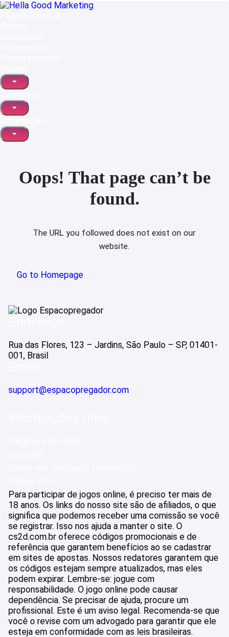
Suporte (25, 454)
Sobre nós (31, 481)
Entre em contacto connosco (71, 468)
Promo (13, 26)
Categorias (21, 37)
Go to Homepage (50, 275)
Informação (22, 47)
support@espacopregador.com (68, 390)
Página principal (30, 16)
